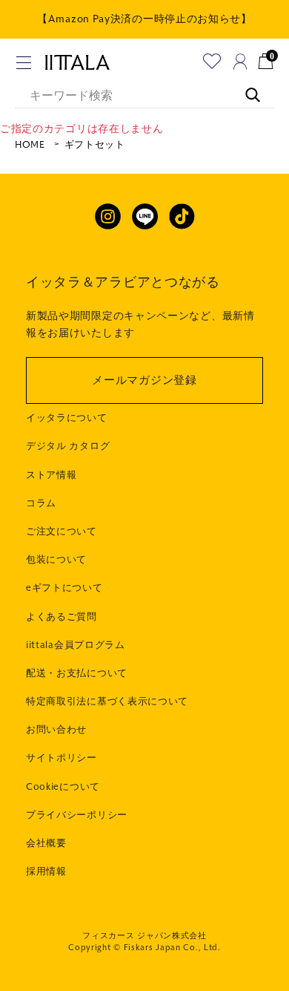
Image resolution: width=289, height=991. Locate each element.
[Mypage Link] (240, 61)
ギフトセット (94, 145)
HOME (30, 145)
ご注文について (61, 531)
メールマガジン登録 (144, 380)
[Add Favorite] (212, 61)
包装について (56, 560)
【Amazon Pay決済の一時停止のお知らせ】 (144, 19)
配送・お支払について (76, 673)
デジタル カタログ (68, 446)
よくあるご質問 (61, 617)
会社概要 (46, 843)
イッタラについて (66, 418)
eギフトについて (64, 588)
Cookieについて (63, 787)
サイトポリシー (61, 758)
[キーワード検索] (245, 87)
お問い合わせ (56, 730)
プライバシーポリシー (76, 815)
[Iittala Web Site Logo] (77, 62)
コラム (41, 503)
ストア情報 (51, 475)
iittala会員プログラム (75, 645)
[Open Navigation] (24, 63)
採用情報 (46, 871)
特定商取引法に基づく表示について (107, 701)
